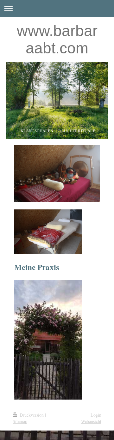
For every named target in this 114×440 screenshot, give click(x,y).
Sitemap (20, 421)
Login (96, 415)
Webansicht (91, 421)
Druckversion (31, 415)
